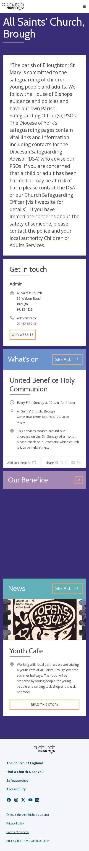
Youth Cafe (26, 651)
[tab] (22, 462)
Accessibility (16, 789)
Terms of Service (17, 832)
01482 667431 (27, 323)
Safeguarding (17, 780)
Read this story (44, 704)
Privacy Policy (15, 823)
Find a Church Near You (25, 772)
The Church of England (24, 763)
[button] (84, 6)
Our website (22, 334)
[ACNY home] (13, 6)
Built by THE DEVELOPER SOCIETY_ (28, 841)
